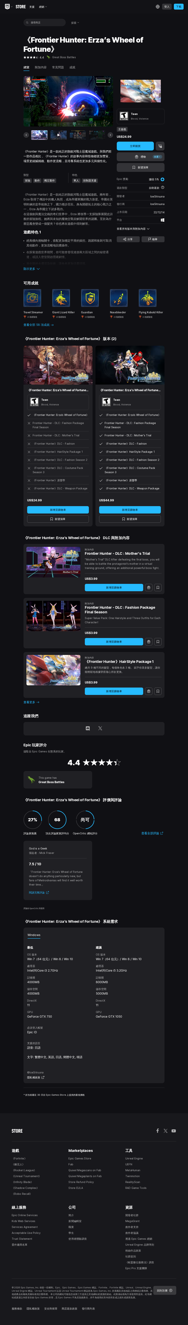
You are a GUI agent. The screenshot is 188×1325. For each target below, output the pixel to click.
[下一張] (110, 135)
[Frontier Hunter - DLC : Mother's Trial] (53, 562)
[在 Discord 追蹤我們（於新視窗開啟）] (87, 729)
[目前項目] (39, 135)
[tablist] (94, 935)
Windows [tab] (34, 935)
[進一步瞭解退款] (162, 187)
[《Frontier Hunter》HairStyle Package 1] (53, 670)
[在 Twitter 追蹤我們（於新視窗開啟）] (100, 729)
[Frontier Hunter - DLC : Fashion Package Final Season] (53, 616)
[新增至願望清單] (158, 587)
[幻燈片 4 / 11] (97, 135)
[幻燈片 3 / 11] (78, 135)
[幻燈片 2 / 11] (58, 135)
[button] (68, 268)
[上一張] (26, 135)
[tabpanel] (94, 979)
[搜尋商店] (27, 22)
